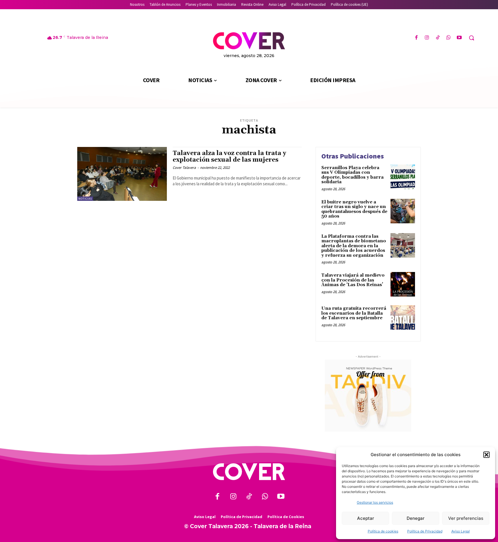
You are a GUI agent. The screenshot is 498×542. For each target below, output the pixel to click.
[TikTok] (438, 38)
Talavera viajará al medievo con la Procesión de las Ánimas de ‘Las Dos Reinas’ (352, 280)
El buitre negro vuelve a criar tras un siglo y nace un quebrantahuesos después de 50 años (354, 209)
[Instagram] (427, 38)
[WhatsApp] (448, 38)
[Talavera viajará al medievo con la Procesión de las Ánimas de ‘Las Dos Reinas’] (403, 284)
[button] (486, 455)
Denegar (416, 518)
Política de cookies (383, 531)
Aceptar (365, 518)
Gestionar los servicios (375, 502)
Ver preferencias (465, 518)
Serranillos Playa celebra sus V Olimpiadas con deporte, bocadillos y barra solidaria (352, 175)
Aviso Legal (460, 531)
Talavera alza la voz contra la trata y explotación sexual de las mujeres (229, 157)
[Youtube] (459, 38)
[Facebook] (416, 38)
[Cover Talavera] (249, 471)
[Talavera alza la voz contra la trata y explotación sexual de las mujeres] (122, 174)
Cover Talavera (184, 167)
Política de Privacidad (424, 531)
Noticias (85, 199)
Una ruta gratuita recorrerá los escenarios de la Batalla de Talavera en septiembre (353, 313)
